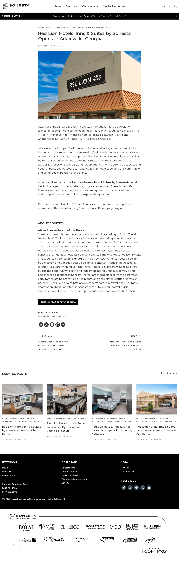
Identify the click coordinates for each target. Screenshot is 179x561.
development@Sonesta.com (93, 291)
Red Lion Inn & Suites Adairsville (75, 204)
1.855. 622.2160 (9, 488)
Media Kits (7, 471)
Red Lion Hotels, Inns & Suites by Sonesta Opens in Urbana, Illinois (21, 430)
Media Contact (9, 475)
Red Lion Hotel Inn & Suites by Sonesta (92, 27)
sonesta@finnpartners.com (52, 316)
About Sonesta (69, 471)
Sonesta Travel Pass (91, 208)
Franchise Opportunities (74, 479)
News (57, 6)
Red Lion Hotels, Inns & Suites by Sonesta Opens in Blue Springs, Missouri (66, 427)
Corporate (88, 6)
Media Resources (114, 6)
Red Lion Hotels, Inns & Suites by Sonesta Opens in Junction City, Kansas (156, 430)
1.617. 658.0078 (9, 492)
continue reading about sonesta (58, 302)
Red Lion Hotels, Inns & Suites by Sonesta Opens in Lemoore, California (112, 430)
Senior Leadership (71, 475)
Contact (166, 6)
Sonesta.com (68, 468)
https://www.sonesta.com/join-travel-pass (99, 283)
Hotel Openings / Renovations (54, 27)
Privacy (125, 468)
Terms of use (128, 471)
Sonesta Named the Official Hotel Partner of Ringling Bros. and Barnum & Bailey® (89, 16)
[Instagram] (57, 325)
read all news (168, 373)
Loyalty (65, 483)
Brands (70, 6)
